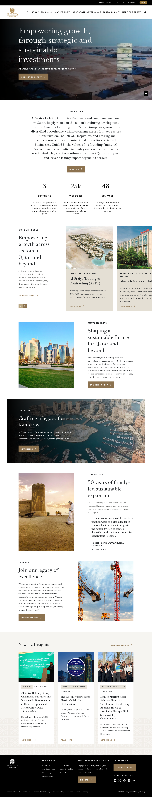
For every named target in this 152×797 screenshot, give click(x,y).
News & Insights (66, 769)
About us (46, 765)
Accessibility (11, 792)
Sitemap (69, 792)
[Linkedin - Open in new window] (115, 780)
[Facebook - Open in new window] (124, 780)
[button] (33, 77)
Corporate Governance (86, 12)
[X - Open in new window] (119, 780)
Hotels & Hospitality (73, 687)
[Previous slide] (21, 306)
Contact (132, 2)
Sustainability (111, 12)
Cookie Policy (24, 792)
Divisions (46, 12)
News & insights (106, 2)
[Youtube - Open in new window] (133, 780)
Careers (121, 2)
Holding (26, 687)
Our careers (64, 765)
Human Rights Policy (41, 792)
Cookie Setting (82, 792)
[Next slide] (25, 306)
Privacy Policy (58, 792)
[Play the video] (146, 93)
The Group (32, 12)
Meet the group (131, 12)
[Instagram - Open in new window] (129, 780)
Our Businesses (48, 769)
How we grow (62, 12)
